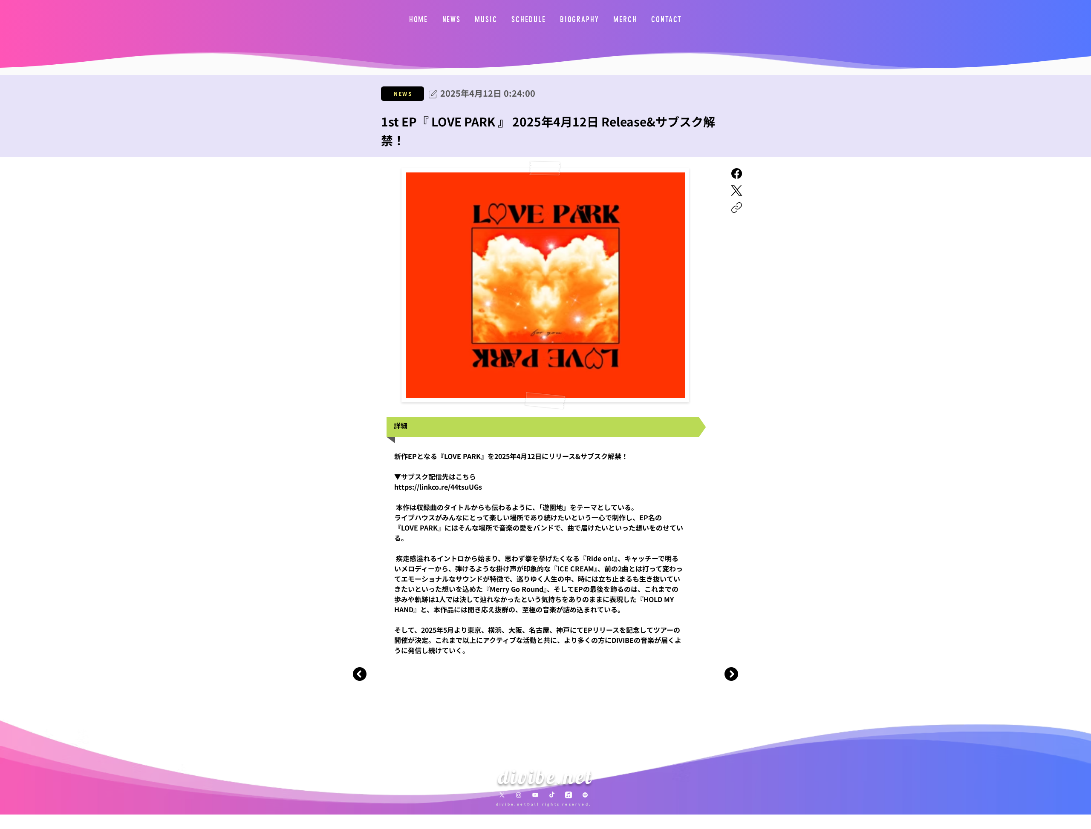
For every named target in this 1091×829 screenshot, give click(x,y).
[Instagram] (518, 795)
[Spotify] (585, 795)
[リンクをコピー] (736, 207)
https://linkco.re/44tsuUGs (438, 487)
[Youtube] (535, 795)
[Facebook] (736, 173)
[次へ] (730, 674)
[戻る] (361, 674)
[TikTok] (551, 795)
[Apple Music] (568, 795)
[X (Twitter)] (736, 190)
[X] (502, 795)
